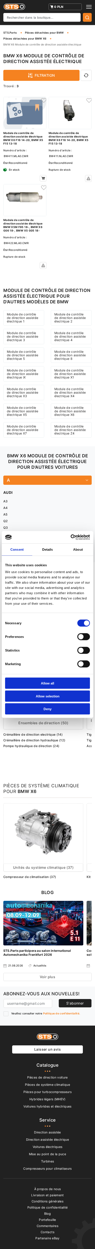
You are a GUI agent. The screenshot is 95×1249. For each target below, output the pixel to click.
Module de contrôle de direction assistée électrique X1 (70, 373)
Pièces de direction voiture (47, 1077)
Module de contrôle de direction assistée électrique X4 (70, 392)
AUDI (7, 492)
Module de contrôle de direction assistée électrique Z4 (70, 429)
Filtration (45, 75)
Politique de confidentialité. (61, 1013)
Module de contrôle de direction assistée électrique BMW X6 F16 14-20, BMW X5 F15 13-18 (23, 138)
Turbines (47, 1161)
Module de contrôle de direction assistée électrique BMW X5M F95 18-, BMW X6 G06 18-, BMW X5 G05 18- (22, 225)
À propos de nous (47, 1189)
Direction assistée (47, 1132)
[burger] (89, 7)
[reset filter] (86, 75)
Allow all (47, 683)
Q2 (5, 521)
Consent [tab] (17, 549)
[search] (87, 17)
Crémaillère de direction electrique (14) (33, 734)
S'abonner (75, 1003)
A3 (5, 501)
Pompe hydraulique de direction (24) (31, 746)
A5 (5, 514)
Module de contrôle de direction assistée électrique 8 (70, 355)
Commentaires (47, 1226)
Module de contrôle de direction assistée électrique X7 (22, 429)
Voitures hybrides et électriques (47, 1106)
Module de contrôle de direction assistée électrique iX (22, 373)
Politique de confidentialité (47, 1207)
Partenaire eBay (47, 1238)
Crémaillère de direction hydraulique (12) (34, 740)
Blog (47, 1213)
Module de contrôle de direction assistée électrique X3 (22, 392)
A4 (5, 508)
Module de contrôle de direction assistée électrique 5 (22, 355)
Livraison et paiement (47, 1195)
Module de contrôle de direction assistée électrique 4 (70, 336)
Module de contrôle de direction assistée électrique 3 (22, 336)
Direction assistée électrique (47, 1139)
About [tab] (78, 549)
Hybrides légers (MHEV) (47, 1099)
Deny (47, 709)
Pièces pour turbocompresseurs (47, 1092)
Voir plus (47, 977)
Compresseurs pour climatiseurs (47, 1168)
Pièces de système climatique (47, 1084)
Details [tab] (47, 549)
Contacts (47, 1232)
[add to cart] (43, 178)
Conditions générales (47, 1201)
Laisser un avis (47, 1049)
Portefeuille (47, 1220)
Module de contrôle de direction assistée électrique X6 (70, 411)
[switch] (83, 636)
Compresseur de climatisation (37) (29, 877)
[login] (43, 100)
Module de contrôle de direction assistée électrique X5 (22, 411)
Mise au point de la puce (47, 1154)
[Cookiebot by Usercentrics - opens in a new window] (70, 537)
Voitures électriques (48, 1147)
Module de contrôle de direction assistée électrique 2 (70, 317)
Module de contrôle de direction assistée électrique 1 (22, 317)
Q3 (5, 527)
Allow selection (47, 696)
